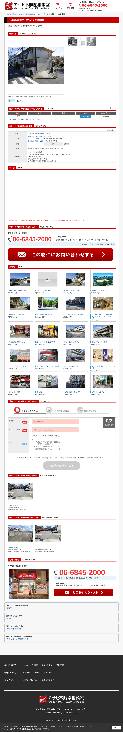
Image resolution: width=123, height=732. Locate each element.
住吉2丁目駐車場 (13, 548)
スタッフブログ (48, 680)
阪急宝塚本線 (33, 136)
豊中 (8, 629)
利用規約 (22, 458)
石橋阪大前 (43, 141)
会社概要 (35, 665)
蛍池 (40, 136)
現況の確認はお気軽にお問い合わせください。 (26, 119)
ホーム (25, 665)
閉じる (116, 728)
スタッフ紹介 (47, 665)
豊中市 (35, 133)
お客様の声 (60, 665)
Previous (9, 65)
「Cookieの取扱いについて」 (24, 729)
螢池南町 (10, 618)
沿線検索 (36, 672)
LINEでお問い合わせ (30, 680)
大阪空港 (18, 629)
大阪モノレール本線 (35, 139)
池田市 (9, 608)
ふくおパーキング (13, 505)
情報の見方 (111, 130)
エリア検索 (48, 672)
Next (62, 65)
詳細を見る (85, 116)
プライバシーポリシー (36, 458)
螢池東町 (41, 133)
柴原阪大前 (48, 139)
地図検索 (26, 672)
